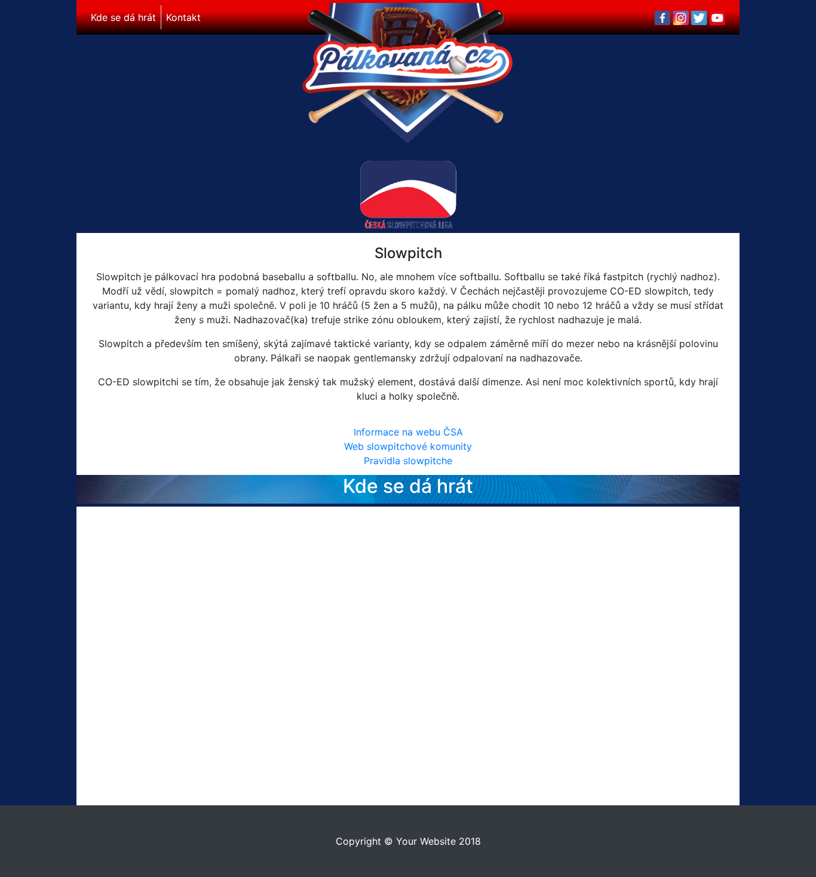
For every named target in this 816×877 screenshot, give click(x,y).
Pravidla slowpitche (408, 461)
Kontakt (183, 17)
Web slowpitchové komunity (408, 446)
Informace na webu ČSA (408, 432)
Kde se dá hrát (123, 17)
